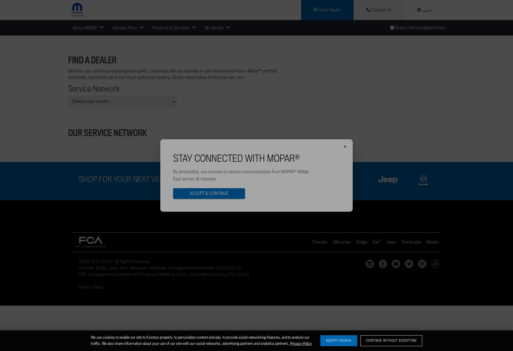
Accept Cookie (339, 340)
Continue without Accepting (391, 340)
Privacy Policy (301, 344)
